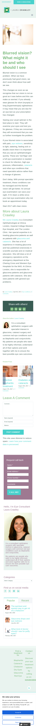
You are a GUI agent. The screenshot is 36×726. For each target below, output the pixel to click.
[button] (4, 379)
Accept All (18, 712)
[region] (18, 710)
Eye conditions (26, 292)
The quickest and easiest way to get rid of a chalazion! (20, 608)
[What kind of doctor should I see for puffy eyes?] (7, 629)
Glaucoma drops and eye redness (20, 620)
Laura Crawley (8, 292)
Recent (25, 600)
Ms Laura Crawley (11, 220)
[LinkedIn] (18, 591)
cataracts (28, 165)
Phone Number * (13, 478)
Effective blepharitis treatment (8, 383)
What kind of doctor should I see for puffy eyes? (20, 631)
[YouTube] (14, 591)
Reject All (18, 722)
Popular (11, 600)
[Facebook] (5, 591)
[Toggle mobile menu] (32, 15)
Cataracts (18, 663)
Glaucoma (18, 673)
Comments (11, 484)
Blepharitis (18, 660)
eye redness (17, 143)
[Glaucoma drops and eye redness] (7, 619)
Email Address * (13, 471)
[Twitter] (9, 591)
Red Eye (18, 676)
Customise (18, 717)
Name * (10, 465)
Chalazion (18, 667)
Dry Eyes (18, 670)
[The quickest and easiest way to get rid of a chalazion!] (7, 607)
